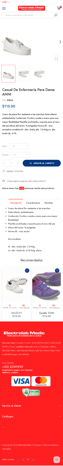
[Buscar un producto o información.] (56, 15)
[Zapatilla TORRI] (46, 285)
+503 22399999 (12, 367)
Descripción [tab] (16, 203)
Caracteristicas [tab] (33, 203)
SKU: (4, 100)
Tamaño (5, 154)
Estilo (4, 146)
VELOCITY (16, 313)
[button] (60, 42)
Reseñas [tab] (49, 203)
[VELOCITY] (16, 285)
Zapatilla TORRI (46, 313)
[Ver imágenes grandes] (56, 58)
